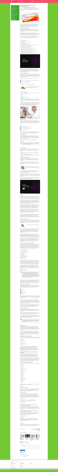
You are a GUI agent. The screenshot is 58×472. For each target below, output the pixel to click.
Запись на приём (15, 1)
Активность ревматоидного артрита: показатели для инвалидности (37, 438)
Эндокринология (13, 19)
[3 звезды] (21, 429)
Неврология (13, 12)
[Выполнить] (28, 461)
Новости (22, 0)
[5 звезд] (22, 429)
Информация (12, 0)
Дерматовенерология (14, 8)
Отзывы (14, 2)
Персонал (17, 0)
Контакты (12, 2)
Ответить (25, 456)
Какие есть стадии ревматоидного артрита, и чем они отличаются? (27, 438)
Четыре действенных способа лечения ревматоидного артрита (22, 438)
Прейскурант (19, 1)
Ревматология (13, 18)
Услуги (19, 0)
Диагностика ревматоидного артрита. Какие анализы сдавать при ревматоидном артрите (32, 167)
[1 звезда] (20, 429)
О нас (15, 0)
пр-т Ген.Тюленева (42, 0)
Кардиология (13, 11)
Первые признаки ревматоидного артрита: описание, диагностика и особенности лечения (32, 439)
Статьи (11, 1)
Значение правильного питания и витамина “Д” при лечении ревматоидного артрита (33, 87)
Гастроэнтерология (13, 5)
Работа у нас (23, 1)
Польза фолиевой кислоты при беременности (32, 224)
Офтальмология (13, 15)
